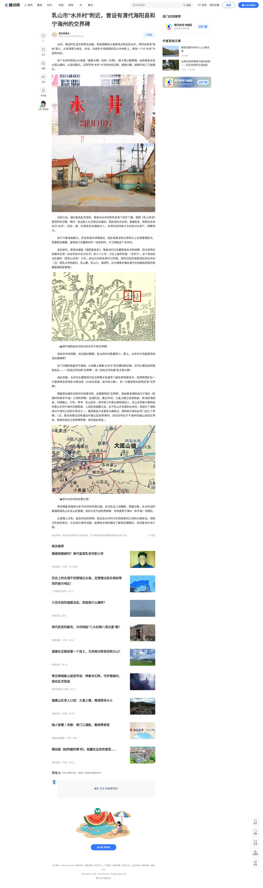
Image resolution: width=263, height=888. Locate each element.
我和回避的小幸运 (60, 689)
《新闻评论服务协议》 (93, 773)
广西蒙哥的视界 (59, 591)
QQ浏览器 (136, 865)
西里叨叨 (56, 616)
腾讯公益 (126, 865)
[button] (203, 26)
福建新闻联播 (58, 738)
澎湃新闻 (56, 567)
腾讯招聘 (116, 865)
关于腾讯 (56, 865)
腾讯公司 (99, 878)
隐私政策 (88, 865)
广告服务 (107, 865)
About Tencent (68, 865)
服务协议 (79, 865)
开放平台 (98, 865)
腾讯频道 (145, 865)
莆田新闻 (56, 762)
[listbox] (103, 654)
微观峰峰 (56, 640)
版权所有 (107, 878)
